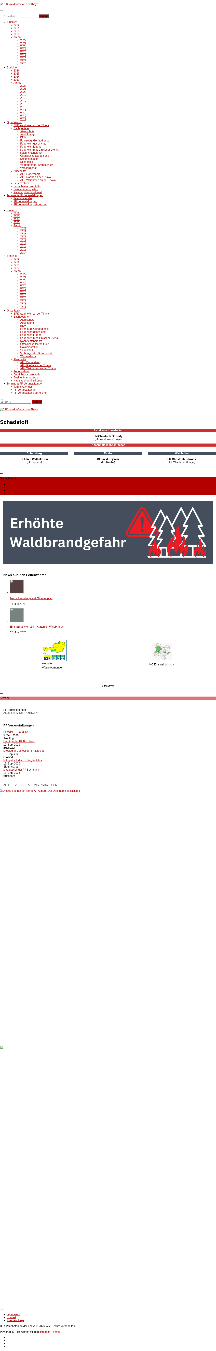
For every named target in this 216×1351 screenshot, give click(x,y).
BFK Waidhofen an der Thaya (31, 125)
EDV (23, 137)
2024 (17, 31)
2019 (23, 49)
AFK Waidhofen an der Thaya (38, 180)
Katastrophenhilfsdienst (28, 192)
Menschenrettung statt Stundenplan (31, 598)
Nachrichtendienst (31, 152)
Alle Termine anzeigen (20, 712)
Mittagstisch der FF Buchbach (21, 769)
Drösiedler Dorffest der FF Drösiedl (24, 750)
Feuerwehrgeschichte (33, 143)
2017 (23, 55)
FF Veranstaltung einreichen (30, 204)
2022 (23, 40)
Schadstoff (26, 161)
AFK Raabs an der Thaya (35, 177)
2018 (23, 52)
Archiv (17, 37)
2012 (23, 116)
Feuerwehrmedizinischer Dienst (39, 149)
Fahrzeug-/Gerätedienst (34, 140)
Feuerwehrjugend (31, 146)
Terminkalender (23, 198)
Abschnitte (20, 171)
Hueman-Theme (50, 1331)
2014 (23, 64)
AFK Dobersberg (30, 174)
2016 (23, 58)
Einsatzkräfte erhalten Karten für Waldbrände (37, 626)
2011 (23, 119)
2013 (23, 113)
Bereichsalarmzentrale (27, 186)
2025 (17, 28)
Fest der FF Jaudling (15, 732)
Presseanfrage (15, 1320)
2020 (23, 46)
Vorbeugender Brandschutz (36, 164)
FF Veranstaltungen (25, 201)
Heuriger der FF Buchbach (19, 741)
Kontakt (11, 1317)
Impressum (13, 1314)
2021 (23, 43)
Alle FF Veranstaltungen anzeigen (30, 785)
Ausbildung (27, 134)
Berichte (12, 67)
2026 (17, 24)
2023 (17, 34)
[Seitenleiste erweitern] (1, 473)
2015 (23, 61)
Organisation (14, 122)
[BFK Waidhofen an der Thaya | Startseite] (19, 4)
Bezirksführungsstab (26, 189)
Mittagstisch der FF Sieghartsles (22, 760)
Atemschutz (27, 131)
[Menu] (1, 10)
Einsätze (12, 21)
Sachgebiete (21, 128)
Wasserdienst (28, 167)
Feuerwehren (22, 183)
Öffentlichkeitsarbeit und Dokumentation (34, 157)
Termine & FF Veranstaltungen (25, 195)
